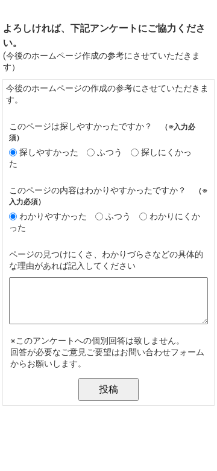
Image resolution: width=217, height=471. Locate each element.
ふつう (109, 152)
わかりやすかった (53, 216)
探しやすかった (48, 152)
